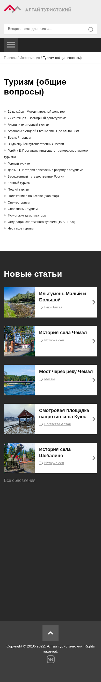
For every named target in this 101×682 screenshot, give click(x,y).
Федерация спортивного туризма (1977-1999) (41, 222)
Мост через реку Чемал (66, 371)
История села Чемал (63, 332)
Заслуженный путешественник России (36, 176)
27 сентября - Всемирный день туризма (37, 118)
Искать (91, 29)
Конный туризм (19, 183)
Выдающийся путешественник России (36, 144)
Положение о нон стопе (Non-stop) (33, 196)
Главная (10, 58)
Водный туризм (19, 137)
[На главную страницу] (50, 9)
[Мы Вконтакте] (51, 659)
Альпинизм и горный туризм (28, 124)
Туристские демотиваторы (27, 215)
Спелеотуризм (19, 202)
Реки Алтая (53, 307)
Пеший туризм (18, 189)
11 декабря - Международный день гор (36, 111)
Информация (30, 58)
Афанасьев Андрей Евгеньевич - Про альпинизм (43, 131)
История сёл (54, 340)
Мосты (49, 379)
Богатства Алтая (57, 424)
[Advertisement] (50, 548)
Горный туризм (19, 163)
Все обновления (19, 480)
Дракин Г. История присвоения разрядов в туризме (45, 170)
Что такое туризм (20, 228)
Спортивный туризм (23, 209)
